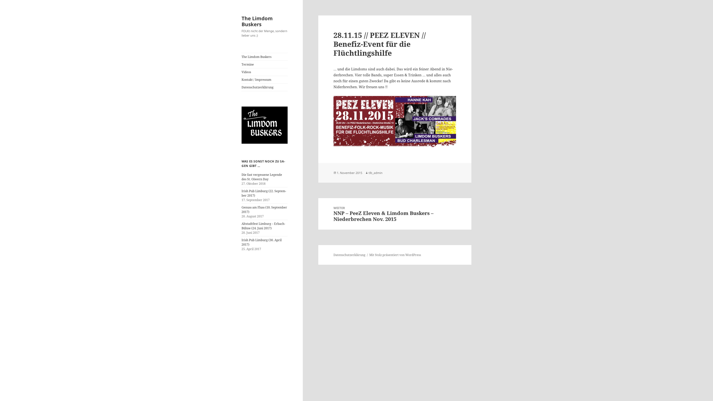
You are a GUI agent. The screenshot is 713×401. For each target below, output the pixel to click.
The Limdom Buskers (257, 21)
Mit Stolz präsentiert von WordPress (395, 255)
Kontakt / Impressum (256, 80)
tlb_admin (375, 173)
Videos (246, 72)
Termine (248, 64)
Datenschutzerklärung (258, 87)
